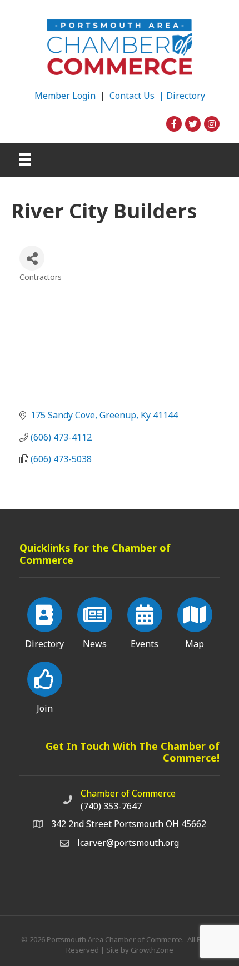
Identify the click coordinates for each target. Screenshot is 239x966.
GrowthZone (152, 950)
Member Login (65, 95)
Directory (185, 95)
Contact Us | (137, 95)
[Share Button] (31, 258)
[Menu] (25, 159)
